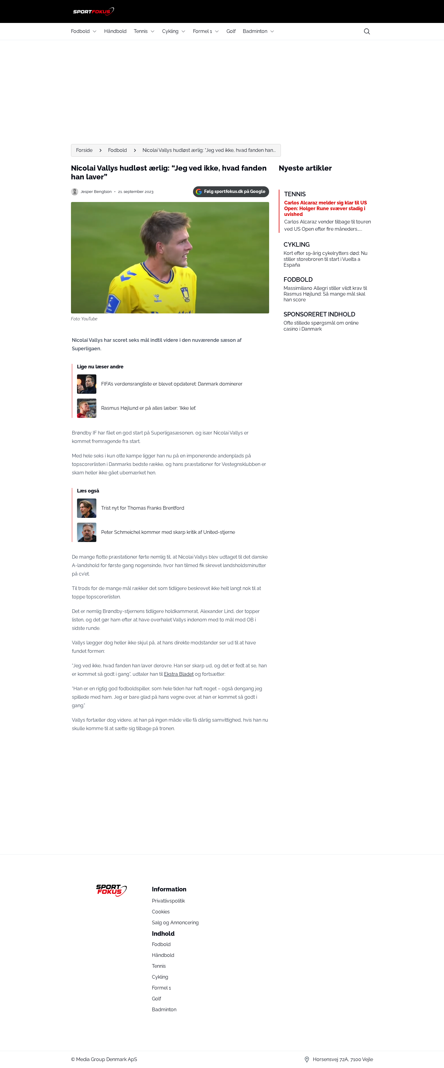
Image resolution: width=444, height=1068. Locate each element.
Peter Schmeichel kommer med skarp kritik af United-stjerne (168, 532)
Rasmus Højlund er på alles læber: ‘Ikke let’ (148, 408)
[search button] (367, 31)
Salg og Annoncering (175, 922)
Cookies (161, 912)
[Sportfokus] (222, 11)
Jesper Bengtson (96, 191)
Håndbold (115, 31)
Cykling (170, 31)
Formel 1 (202, 31)
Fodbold (80, 31)
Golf (231, 31)
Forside (84, 150)
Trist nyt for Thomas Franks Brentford (142, 508)
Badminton (255, 31)
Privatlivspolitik (168, 901)
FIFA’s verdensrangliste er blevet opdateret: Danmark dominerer (172, 384)
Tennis (141, 31)
